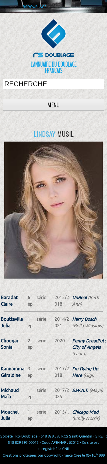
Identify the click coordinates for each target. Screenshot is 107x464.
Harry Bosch (84, 319)
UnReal (79, 297)
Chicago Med (85, 411)
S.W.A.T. (80, 390)
